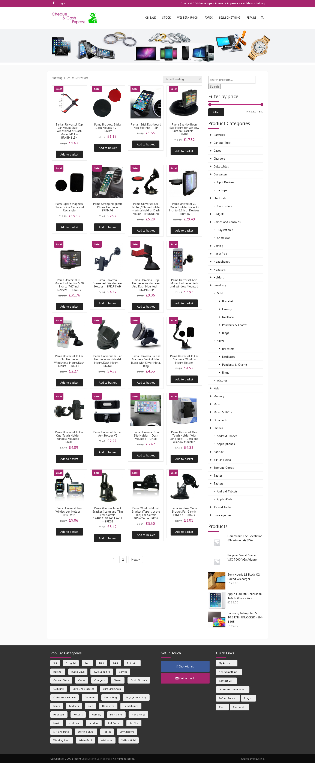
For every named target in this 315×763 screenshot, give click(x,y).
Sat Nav (219, 452)
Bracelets (228, 349)
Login (62, 3)
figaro (56, 706)
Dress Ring (110, 697)
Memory (219, 396)
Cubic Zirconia (138, 680)
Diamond (90, 697)
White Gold (85, 740)
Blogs (247, 698)
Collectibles (221, 166)
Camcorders (224, 206)
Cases (217, 151)
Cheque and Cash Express (97, 758)
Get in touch (186, 678)
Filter (216, 112)
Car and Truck (222, 143)
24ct (115, 663)
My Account (225, 663)
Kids (216, 388)
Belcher (57, 671)
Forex (209, 17)
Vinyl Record (127, 731)
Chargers (219, 158)
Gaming (218, 246)
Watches (222, 380)
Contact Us (225, 680)
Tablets (218, 483)
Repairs (251, 17)
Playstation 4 (225, 230)
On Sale (150, 17)
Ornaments (221, 420)
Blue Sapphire (101, 671)
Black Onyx (77, 671)
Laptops (222, 190)
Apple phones (226, 444)
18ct (101, 663)
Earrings (227, 309)
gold (90, 706)
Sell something (229, 17)
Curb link (58, 688)
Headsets (220, 269)
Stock (166, 17)
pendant (94, 723)
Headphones (222, 261)
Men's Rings (138, 714)
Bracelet (227, 301)
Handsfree (220, 254)
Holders (219, 277)
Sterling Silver (86, 731)
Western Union (187, 17)
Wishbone (106, 740)
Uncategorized (223, 515)
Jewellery (220, 285)
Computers (221, 174)
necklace (74, 723)
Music (217, 404)
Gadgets (219, 214)
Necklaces (228, 357)
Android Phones (227, 436)
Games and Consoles (227, 222)
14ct (87, 663)
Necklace (228, 317)
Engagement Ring (136, 697)
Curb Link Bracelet (83, 688)
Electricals (220, 198)
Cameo (123, 671)
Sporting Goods (224, 468)
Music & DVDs (223, 412)
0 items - (189, 3)
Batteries (219, 135)
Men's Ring (116, 714)
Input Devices (225, 182)
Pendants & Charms (235, 325)
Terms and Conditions (231, 689)
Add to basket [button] (69, 154)
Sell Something (228, 671)
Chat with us (186, 666)
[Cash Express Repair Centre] (74, 18)
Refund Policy (227, 698)
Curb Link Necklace (64, 697)
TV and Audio (222, 507)
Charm (118, 680)
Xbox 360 (223, 238)
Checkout (238, 707)
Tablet (218, 475)
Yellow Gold (129, 740)
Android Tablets (227, 491)
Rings (225, 333)
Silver (220, 341)
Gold (220, 293)
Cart (221, 707)
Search (214, 86)
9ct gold (71, 663)
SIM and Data (222, 460)
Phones (218, 428)
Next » (135, 559)
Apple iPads (224, 499)
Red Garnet (114, 723)
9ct (55, 663)
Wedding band (61, 740)
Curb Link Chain (112, 688)
